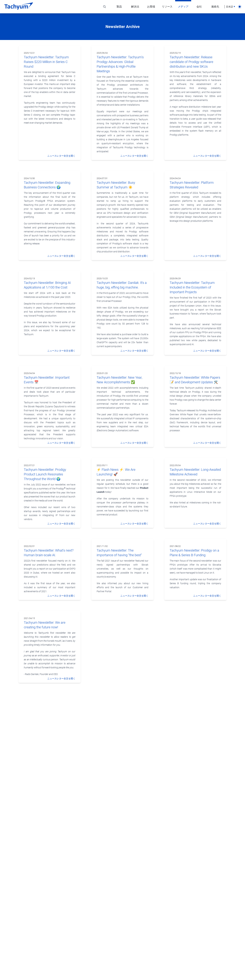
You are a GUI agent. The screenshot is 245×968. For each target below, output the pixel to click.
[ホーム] (18, 6)
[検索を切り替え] (104, 6)
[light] (240, 7)
